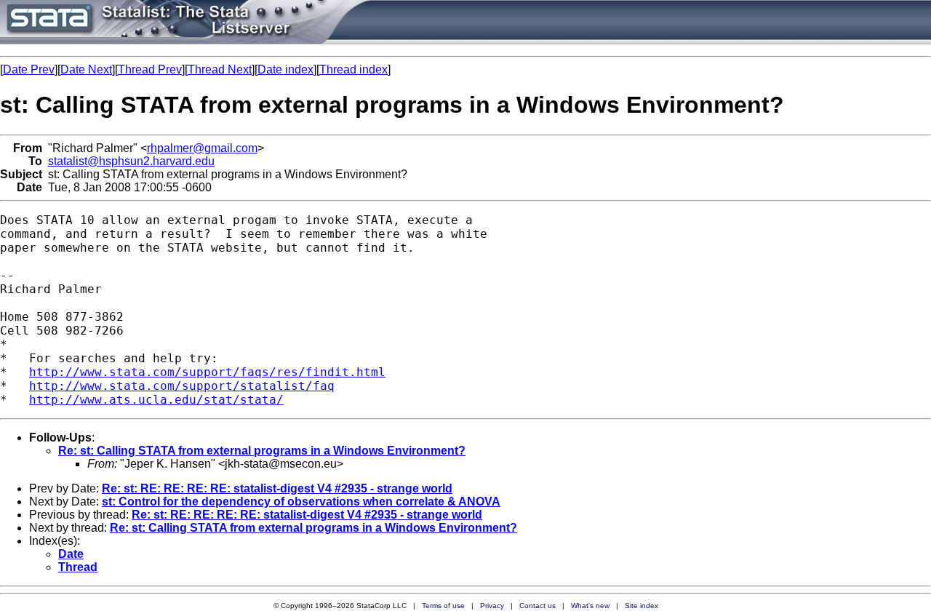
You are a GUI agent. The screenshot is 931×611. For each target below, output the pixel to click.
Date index (285, 69)
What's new (590, 606)
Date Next (86, 69)
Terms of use (443, 606)
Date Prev (29, 69)
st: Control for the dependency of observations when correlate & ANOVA (301, 501)
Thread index (353, 69)
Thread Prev (150, 69)
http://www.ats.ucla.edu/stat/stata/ (156, 400)
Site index (641, 606)
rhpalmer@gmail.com (202, 148)
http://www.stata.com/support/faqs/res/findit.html (207, 372)
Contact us (537, 606)
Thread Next (220, 69)
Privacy (492, 606)
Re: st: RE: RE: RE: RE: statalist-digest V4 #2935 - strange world (277, 488)
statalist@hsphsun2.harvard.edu (131, 161)
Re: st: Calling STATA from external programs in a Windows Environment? (262, 450)
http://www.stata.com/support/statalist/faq (182, 386)
